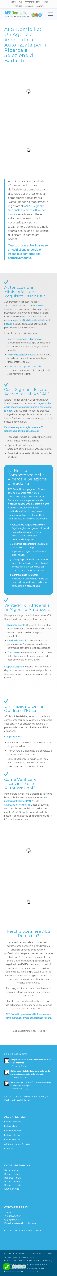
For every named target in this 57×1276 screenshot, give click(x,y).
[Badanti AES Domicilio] (23, 14)
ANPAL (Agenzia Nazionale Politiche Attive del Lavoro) (27, 210)
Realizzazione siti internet (17, 1100)
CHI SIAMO (29, 6)
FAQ (20, 2)
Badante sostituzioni (12, 1130)
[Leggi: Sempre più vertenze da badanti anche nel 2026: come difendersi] (6, 1060)
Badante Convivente (12, 1121)
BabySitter (8, 1148)
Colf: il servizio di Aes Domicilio (17, 1144)
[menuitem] (13, 2)
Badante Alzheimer (12, 1135)
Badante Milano (12, 1170)
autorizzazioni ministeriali (17, 804)
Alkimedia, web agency (34, 1096)
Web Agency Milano (36, 1268)
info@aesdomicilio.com (24, 1223)
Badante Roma (12, 1181)
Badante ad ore (10, 1126)
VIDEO (45, 2)
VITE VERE (18, 6)
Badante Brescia (12, 1185)
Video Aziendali (32, 1272)
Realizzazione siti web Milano (14, 1272)
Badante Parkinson (12, 1139)
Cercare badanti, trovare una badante (23, 1230)
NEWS (13, 2)
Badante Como (12, 1174)
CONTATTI (40, 6)
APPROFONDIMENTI (32, 2)
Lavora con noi (12, 1188)
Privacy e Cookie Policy (38, 1265)
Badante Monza (12, 1177)
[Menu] (49, 14)
